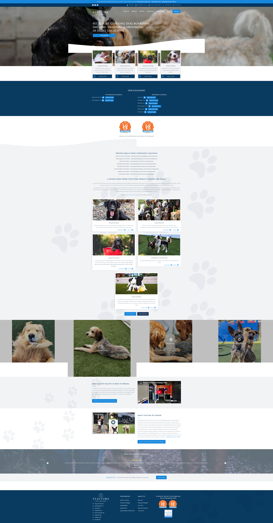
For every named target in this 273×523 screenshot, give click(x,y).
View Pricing (143, 314)
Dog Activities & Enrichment (127, 510)
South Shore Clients (156, 5)
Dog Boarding (123, 505)
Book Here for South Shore (169, 1)
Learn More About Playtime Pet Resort (151, 441)
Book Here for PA (156, 1)
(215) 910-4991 (168, 5)
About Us (140, 500)
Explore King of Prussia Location (104, 401)
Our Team (140, 505)
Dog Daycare (123, 508)
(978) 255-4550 (153, 109)
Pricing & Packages (125, 503)
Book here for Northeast (144, 1)
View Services (130, 314)
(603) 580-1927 (151, 97)
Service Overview (124, 500)
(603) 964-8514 (156, 106)
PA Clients (131, 5)
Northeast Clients (142, 5)
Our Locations (104, 35)
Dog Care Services (143, 508)
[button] (47, 463)
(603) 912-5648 (153, 103)
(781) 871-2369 (152, 112)
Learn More (102, 76)
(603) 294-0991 (154, 100)
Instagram (131, 195)
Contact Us (177, 5)
